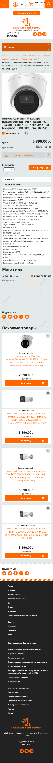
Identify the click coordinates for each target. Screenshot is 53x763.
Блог (10, 634)
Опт (9, 603)
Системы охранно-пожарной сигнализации (27, 662)
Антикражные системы (18, 705)
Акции (11, 586)
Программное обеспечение (20, 700)
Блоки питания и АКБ (17, 666)
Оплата (11, 622)
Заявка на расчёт (26, 13)
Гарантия (12, 630)
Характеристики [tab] (12, 184)
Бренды (11, 590)
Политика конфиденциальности (22, 615)
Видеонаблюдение (16, 653)
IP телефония (14, 681)
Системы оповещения (18, 696)
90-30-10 (12, 36)
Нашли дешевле (23, 155)
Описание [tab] (9, 179)
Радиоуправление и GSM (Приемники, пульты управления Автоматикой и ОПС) (28, 671)
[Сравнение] (26, 133)
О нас (10, 607)
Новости (11, 639)
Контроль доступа (16, 658)
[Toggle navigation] (4, 4)
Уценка (11, 709)
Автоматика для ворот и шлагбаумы (24, 649)
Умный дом (13, 692)
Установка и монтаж (17, 598)
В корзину (38, 167)
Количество (8, 165)
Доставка (12, 626)
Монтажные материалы (18, 688)
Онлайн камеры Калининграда (22, 643)
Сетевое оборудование (18, 677)
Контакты (12, 611)
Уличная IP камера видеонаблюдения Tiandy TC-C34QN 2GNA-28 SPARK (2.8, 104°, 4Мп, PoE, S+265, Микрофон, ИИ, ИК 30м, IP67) (26, 533)
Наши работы (14, 594)
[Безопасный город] (26, 23)
